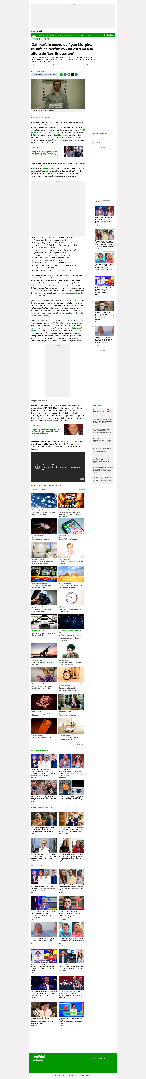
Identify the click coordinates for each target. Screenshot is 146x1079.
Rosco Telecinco (58, 1)
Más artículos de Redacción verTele (42, 808)
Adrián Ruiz (61, 892)
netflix (51, 485)
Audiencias (53, 35)
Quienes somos (58, 1075)
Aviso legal (71, 1075)
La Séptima (52, 1)
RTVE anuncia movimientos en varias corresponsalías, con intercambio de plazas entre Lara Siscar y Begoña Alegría (71, 857)
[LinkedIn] (76, 74)
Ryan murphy (58, 485)
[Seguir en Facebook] (96, 1058)
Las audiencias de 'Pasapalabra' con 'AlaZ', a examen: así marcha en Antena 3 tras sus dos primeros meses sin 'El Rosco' (71, 1021)
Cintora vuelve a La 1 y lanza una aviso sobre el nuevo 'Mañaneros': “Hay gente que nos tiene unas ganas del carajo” (44, 967)
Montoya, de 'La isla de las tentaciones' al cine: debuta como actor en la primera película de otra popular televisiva (42, 1021)
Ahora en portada (37, 866)
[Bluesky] (68, 74)
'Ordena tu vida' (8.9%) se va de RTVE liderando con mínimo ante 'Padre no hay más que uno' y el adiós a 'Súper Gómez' (71, 887)
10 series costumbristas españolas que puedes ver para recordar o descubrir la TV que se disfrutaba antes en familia (44, 799)
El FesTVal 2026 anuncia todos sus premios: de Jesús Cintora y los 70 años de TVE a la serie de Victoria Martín (71, 966)
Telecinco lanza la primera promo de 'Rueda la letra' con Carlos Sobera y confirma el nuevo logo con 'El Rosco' (43, 940)
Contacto (65, 1075)
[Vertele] (39, 1056)
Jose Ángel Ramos (35, 803)
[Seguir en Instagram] (98, 1058)
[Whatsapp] (61, 74)
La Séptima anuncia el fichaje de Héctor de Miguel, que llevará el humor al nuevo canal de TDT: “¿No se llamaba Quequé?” (71, 914)
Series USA (44, 485)
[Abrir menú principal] (114, 31)
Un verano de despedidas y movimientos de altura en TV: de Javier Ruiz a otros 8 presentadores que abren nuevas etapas (43, 772)
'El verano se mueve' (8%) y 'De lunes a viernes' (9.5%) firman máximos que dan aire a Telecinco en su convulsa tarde (71, 941)
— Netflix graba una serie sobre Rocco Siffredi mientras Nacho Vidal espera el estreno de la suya (65, 65)
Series (71, 35)
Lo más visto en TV (62, 35)
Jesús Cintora (64, 1)
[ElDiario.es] (108, 35)
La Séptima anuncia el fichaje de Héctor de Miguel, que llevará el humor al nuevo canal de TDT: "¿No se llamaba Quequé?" (104, 316)
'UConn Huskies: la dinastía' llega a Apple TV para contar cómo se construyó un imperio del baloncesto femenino (71, 994)
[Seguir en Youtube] (101, 1058)
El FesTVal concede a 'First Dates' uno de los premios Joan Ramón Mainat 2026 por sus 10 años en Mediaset (71, 829)
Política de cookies (80, 1075)
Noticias (34, 35)
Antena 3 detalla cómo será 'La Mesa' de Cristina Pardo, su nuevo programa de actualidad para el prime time (43, 856)
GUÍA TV (99, 133)
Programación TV (43, 35)
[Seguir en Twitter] (94, 1058)
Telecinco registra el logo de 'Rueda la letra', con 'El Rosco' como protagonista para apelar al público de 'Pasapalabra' (43, 914)
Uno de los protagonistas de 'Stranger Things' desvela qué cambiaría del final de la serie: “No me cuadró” (102, 421)
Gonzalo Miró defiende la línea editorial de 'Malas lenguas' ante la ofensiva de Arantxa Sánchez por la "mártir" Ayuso (104, 220)
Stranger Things (71, 1)
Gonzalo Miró (96, 1)
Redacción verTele (36, 115)
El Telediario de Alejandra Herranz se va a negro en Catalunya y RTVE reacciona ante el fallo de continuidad (71, 798)
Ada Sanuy (34, 997)
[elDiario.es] (38, 1060)
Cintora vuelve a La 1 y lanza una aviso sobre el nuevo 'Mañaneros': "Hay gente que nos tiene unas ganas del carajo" (103, 291)
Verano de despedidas (45, 1)
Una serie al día (90, 1)
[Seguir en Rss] (104, 1058)
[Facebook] (65, 74)
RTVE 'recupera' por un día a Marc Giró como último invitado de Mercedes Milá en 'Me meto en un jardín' (42, 830)
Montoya (102, 1)
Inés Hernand (112, 1)
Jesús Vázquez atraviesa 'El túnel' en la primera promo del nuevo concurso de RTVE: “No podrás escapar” (44, 993)
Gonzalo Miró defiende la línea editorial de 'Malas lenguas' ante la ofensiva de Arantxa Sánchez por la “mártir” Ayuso (70, 772)
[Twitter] (72, 74)
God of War (107, 1)
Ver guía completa (97, 142)
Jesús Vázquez (84, 1)
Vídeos (76, 35)
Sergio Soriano (35, 777)
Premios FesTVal (78, 1)
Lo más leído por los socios (39, 750)
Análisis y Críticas (85, 35)
